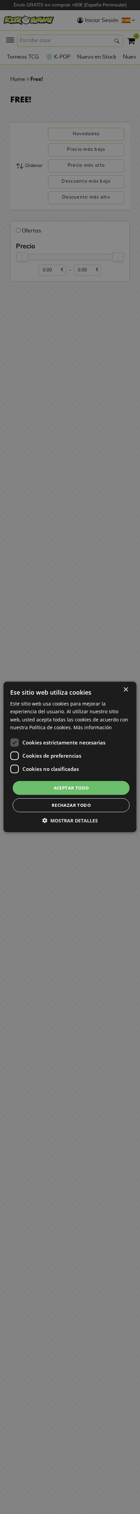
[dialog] (70, 757)
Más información (92, 727)
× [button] (125, 689)
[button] (70, 820)
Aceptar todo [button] (71, 788)
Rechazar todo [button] (71, 805)
